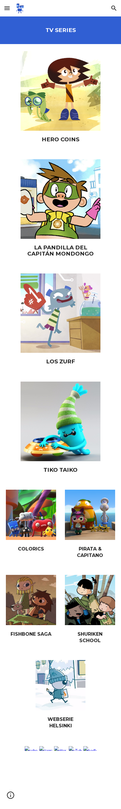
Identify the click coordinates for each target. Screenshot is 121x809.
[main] (60, 30)
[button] (7, 8)
